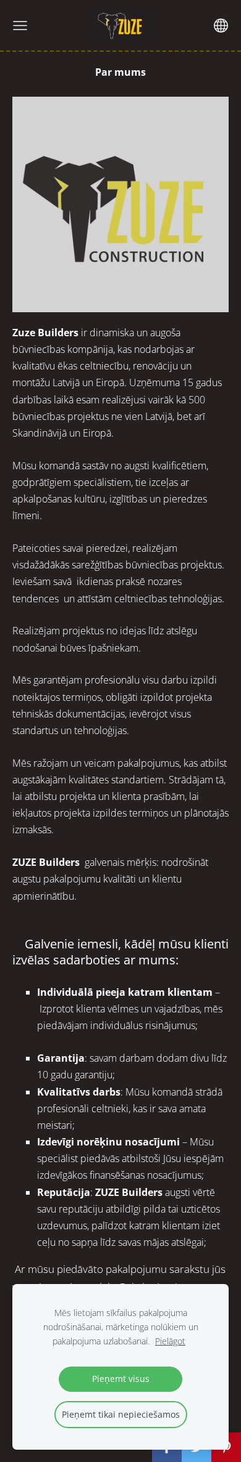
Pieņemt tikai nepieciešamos (121, 1414)
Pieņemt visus (121, 1378)
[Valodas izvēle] (221, 25)
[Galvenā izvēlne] (20, 25)
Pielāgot (170, 1341)
